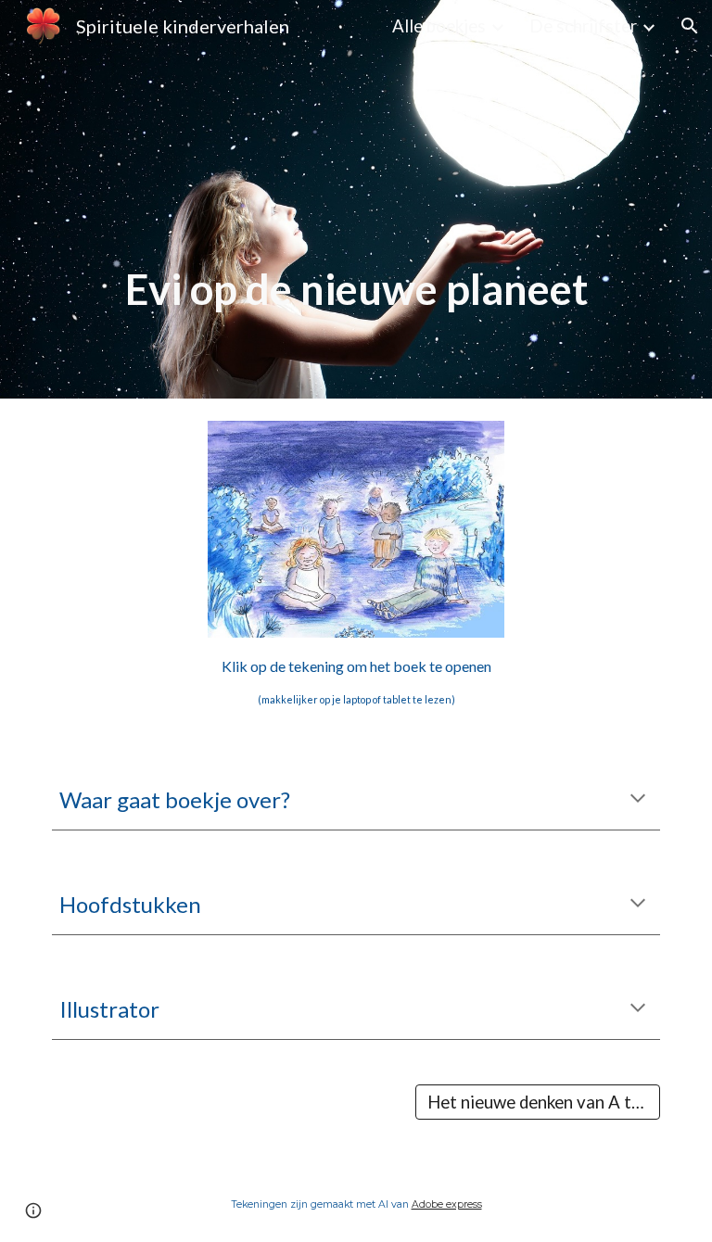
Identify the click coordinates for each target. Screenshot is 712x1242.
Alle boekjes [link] (439, 26)
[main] (355, 199)
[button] (690, 26)
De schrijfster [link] (583, 26)
